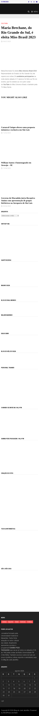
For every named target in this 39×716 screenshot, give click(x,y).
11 (14, 685)
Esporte (10, 622)
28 (30, 692)
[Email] (37, 2)
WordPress (7, 713)
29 (35, 692)
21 (30, 688)
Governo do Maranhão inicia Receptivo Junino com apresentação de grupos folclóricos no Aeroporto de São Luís (18, 200)
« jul (2, 701)
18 (14, 688)
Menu (36, 12)
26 (19, 692)
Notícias (22, 622)
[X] (31, 2)
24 (9, 692)
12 (19, 685)
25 (14, 692)
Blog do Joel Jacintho (10, 660)
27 (25, 692)
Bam (16, 713)
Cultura (4, 23)
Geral (16, 622)
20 (25, 688)
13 (25, 685)
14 (30, 685)
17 (9, 688)
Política (30, 622)
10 (9, 685)
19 (19, 688)
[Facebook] (29, 2)
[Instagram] (34, 2)
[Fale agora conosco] (19, 499)
